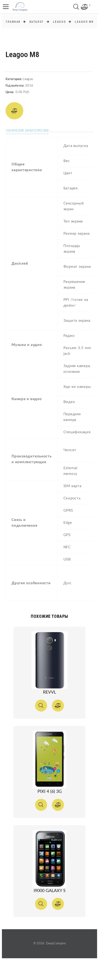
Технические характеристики (27, 130)
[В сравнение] (14, 110)
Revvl (49, 692)
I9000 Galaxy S (50, 891)
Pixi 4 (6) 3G (49, 791)
